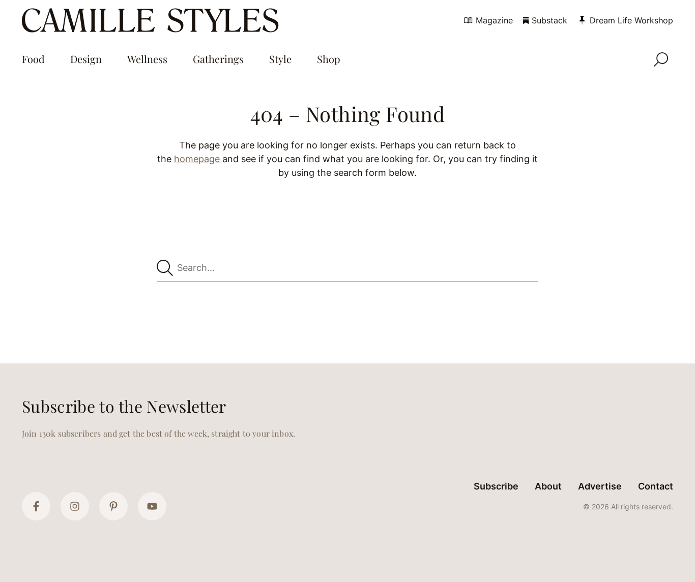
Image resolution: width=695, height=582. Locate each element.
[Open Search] (661, 59)
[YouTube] (152, 506)
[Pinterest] (113, 506)
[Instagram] (75, 506)
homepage (197, 159)
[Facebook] (36, 506)
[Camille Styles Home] (152, 20)
